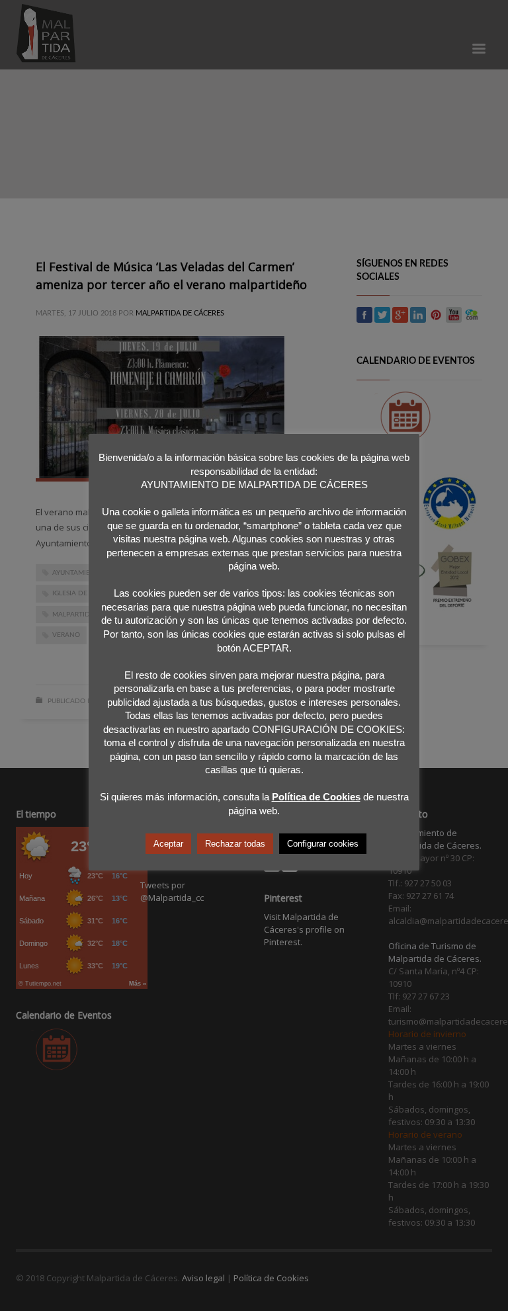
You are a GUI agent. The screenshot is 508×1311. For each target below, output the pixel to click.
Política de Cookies (316, 796)
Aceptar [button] (168, 844)
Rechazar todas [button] (235, 844)
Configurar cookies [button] (323, 844)
